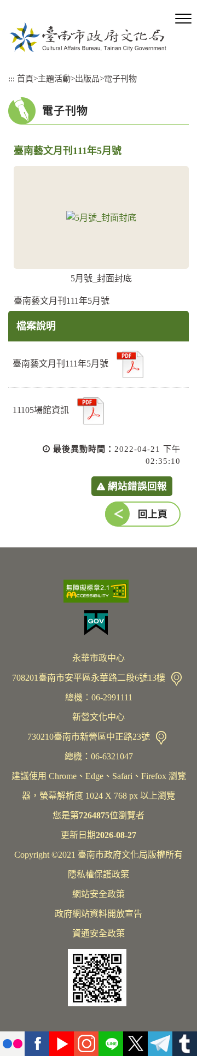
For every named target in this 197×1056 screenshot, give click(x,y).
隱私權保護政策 (98, 874)
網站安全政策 (98, 894)
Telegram (160, 1043)
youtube (61, 1043)
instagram (86, 1043)
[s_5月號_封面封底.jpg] (101, 217)
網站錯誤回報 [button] (137, 486)
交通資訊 (176, 679)
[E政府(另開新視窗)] (98, 622)
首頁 (25, 78)
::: (11, 78)
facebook (37, 1043)
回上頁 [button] (152, 514)
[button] (183, 19)
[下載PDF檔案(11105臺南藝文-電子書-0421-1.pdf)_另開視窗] (130, 364)
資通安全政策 (98, 933)
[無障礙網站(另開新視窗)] (98, 591)
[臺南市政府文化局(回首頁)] (87, 37)
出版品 (87, 78)
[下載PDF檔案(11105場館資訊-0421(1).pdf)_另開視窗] (91, 411)
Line (111, 1043)
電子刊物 (120, 78)
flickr (12, 1043)
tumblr (184, 1043)
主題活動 (54, 78)
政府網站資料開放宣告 (98, 913)
